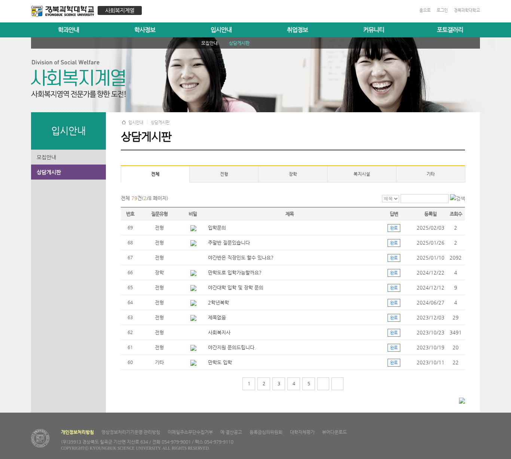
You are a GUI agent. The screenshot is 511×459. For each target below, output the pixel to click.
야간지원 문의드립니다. (232, 347)
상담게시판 (49, 172)
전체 (155, 174)
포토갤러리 (450, 29)
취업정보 (297, 29)
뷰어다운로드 (334, 432)
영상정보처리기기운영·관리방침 (130, 432)
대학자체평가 (302, 432)
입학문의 (217, 227)
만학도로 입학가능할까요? (234, 272)
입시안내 (221, 29)
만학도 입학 (220, 362)
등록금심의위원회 (266, 432)
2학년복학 (218, 302)
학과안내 (68, 29)
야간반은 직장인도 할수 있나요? (240, 257)
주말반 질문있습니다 (229, 242)
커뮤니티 (373, 29)
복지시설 (362, 174)
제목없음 (217, 317)
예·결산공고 (231, 432)
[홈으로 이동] (64, 12)
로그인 (442, 10)
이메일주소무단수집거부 (190, 432)
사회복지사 (219, 332)
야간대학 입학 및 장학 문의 (235, 287)
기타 (430, 174)
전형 (224, 174)
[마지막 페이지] (337, 383)
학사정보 (144, 29)
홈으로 (425, 10)
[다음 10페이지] (323, 383)
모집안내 (46, 157)
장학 (293, 174)
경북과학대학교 (467, 10)
